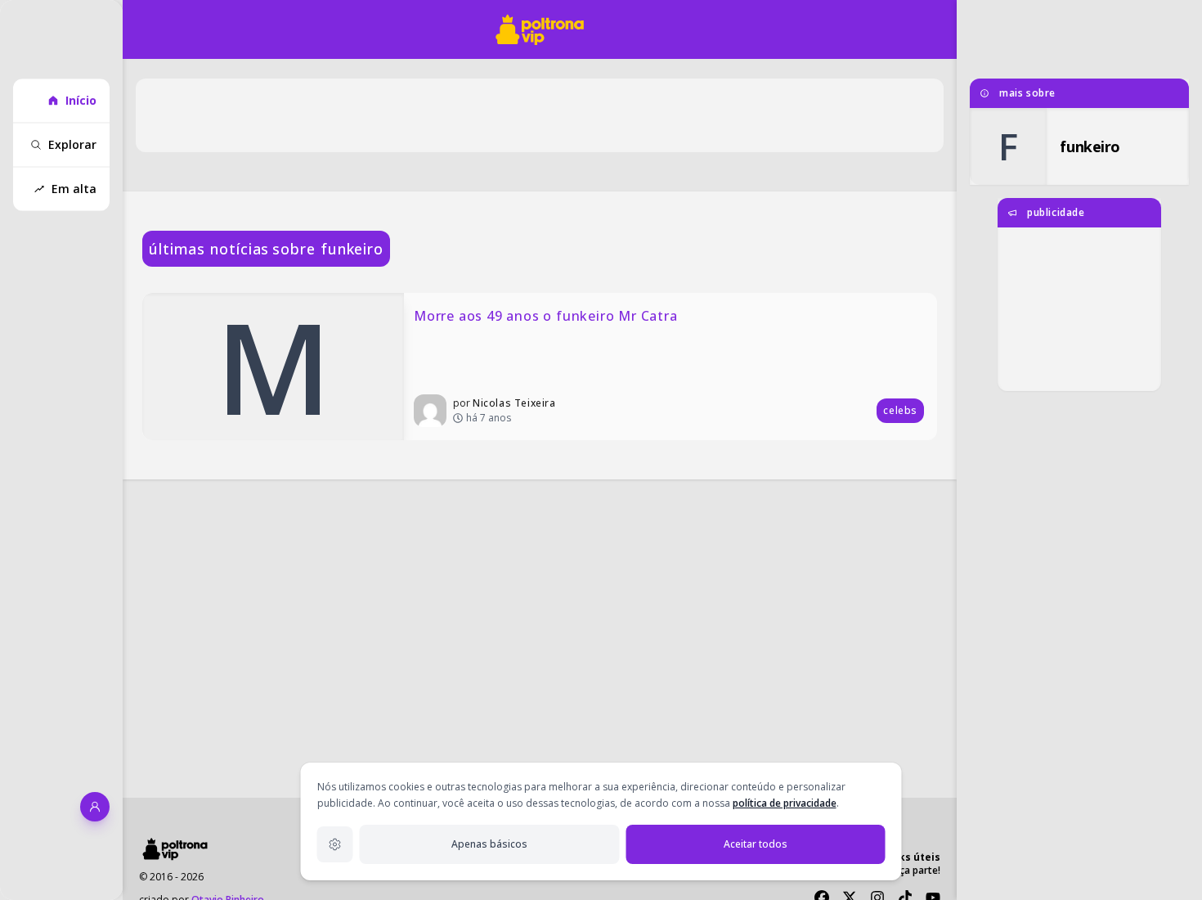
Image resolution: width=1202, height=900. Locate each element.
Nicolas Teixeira (514, 403)
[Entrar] (95, 806)
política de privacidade (784, 803)
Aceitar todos (755, 844)
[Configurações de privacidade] (335, 844)
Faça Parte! (915, 870)
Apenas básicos (489, 844)
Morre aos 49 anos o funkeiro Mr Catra (546, 316)
